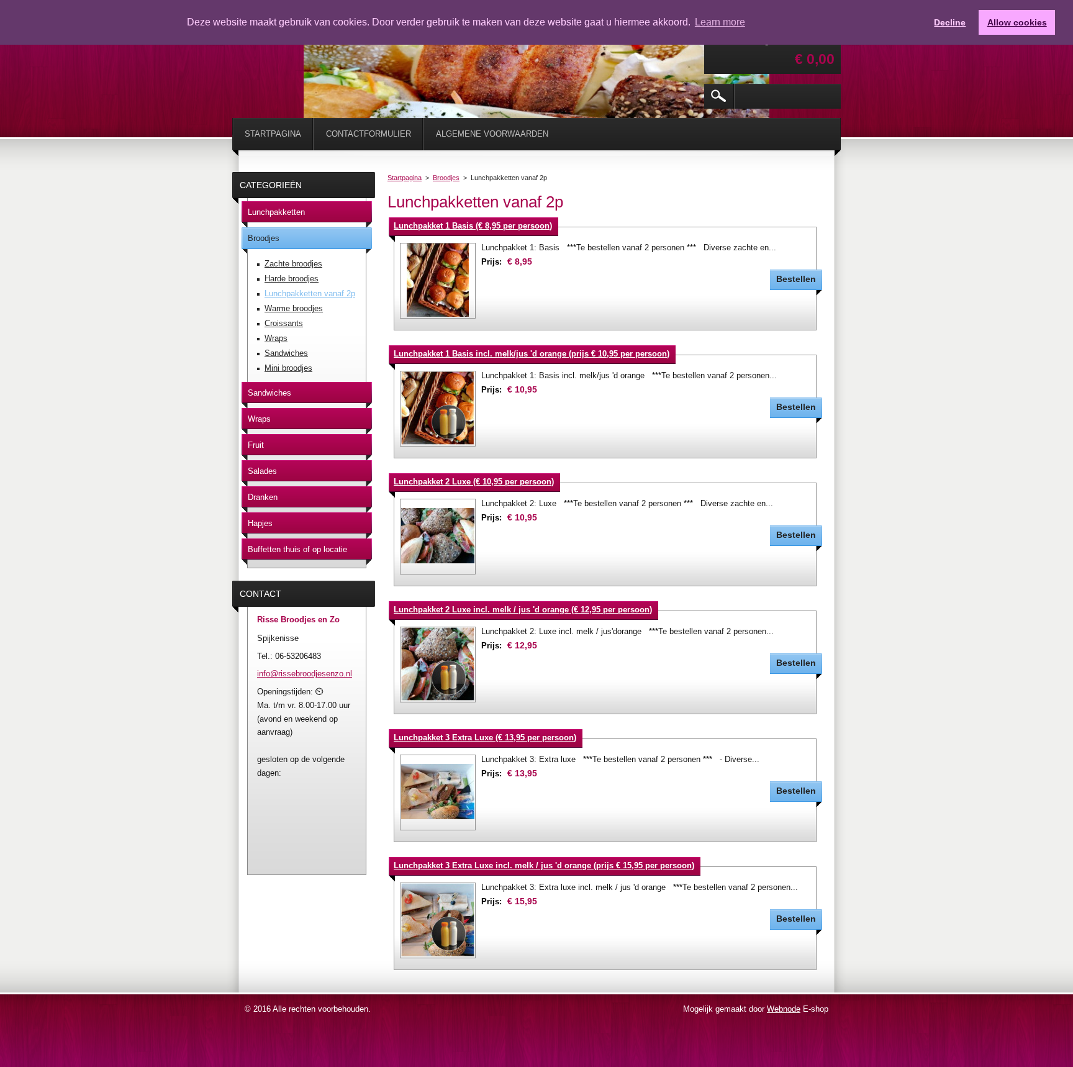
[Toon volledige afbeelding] (438, 281)
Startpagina (404, 177)
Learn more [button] (720, 22)
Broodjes (446, 177)
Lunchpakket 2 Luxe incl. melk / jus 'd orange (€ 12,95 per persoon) (523, 609)
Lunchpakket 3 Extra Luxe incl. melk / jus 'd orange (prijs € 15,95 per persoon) (544, 865)
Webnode (783, 1009)
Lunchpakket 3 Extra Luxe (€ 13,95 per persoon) (485, 737)
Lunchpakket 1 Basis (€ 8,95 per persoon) (473, 225)
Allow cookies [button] (1017, 22)
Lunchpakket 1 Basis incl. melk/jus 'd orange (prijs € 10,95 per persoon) (531, 353)
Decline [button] (950, 22)
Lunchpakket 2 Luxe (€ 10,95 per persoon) (474, 481)
